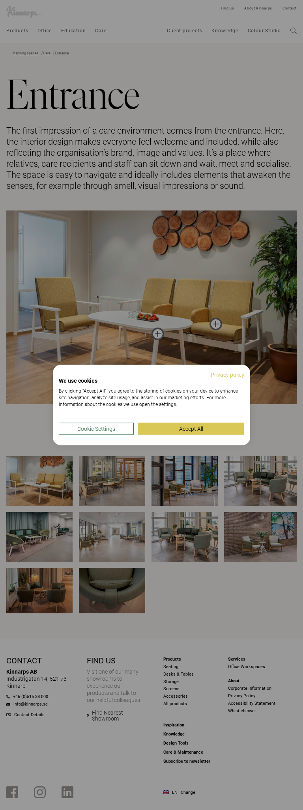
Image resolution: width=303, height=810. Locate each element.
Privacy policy (227, 374)
